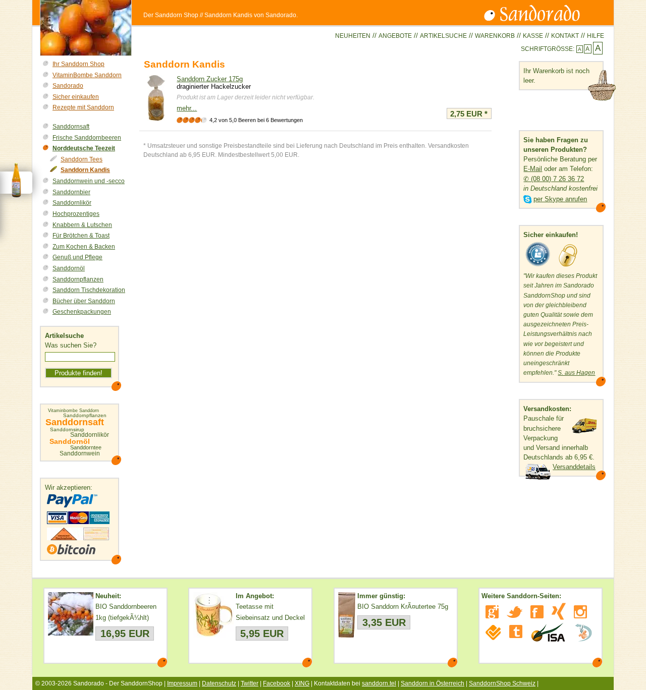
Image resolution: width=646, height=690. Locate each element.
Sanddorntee (85, 447)
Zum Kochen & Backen (83, 246)
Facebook (276, 683)
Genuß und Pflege (77, 257)
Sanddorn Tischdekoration (88, 290)
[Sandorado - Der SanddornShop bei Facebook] (537, 611)
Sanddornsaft (70, 126)
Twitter (249, 683)
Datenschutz (219, 683)
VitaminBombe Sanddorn (87, 75)
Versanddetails (574, 467)
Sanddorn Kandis (85, 170)
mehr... (187, 108)
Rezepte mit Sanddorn (83, 107)
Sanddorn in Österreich (432, 683)
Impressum (182, 683)
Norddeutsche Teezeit (83, 148)
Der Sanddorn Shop (170, 15)
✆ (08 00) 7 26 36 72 (553, 179)
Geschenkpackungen (81, 311)
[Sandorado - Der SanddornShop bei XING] (559, 611)
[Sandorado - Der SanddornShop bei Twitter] (514, 611)
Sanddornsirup (67, 429)
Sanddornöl (68, 268)
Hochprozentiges (75, 213)
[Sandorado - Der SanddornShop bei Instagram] (580, 611)
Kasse (533, 36)
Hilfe (595, 36)
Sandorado (67, 85)
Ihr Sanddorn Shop (78, 64)
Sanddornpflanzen (77, 279)
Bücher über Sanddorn (83, 301)
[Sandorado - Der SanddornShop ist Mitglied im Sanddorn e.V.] (583, 632)
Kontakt (565, 36)
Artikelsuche (443, 36)
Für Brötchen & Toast (81, 235)
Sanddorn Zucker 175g (210, 79)
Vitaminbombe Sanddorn (73, 411)
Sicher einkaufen (75, 96)
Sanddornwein (80, 453)
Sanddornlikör (71, 202)
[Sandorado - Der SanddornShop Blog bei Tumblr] (515, 631)
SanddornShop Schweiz (502, 683)
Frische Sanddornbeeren (86, 137)
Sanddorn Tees (81, 159)
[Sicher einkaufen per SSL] (568, 266)
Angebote (395, 36)
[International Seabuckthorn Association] (547, 632)
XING (302, 683)
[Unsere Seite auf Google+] (492, 611)
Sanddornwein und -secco (88, 181)
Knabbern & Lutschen (82, 224)
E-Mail (532, 168)
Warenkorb (495, 36)
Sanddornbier (71, 192)
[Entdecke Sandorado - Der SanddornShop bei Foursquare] (493, 632)
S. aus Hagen (576, 372)
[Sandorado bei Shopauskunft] (538, 266)
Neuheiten (352, 36)
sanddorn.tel (379, 683)
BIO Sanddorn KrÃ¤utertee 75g (402, 606)
